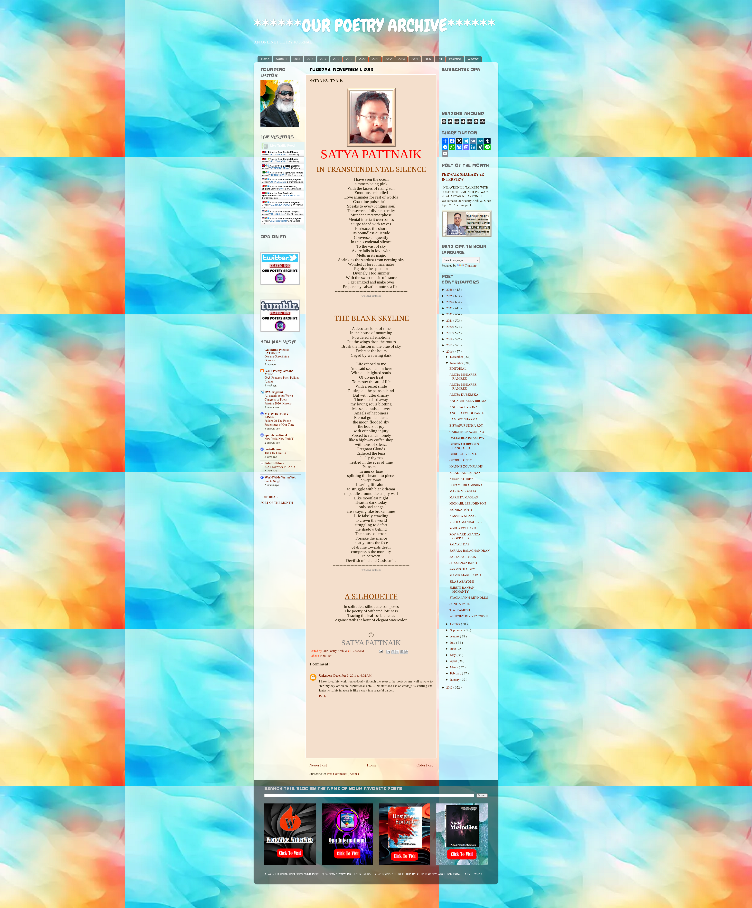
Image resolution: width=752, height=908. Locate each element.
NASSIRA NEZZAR (463, 516)
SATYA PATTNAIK (462, 556)
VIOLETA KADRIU (278, 154)
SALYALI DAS (459, 544)
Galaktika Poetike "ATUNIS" (277, 351)
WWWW (473, 58)
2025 (428, 58)
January (455, 679)
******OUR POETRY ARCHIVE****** (374, 25)
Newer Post (318, 764)
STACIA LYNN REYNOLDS (468, 597)
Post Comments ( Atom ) (343, 774)
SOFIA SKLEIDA (278, 182)
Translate (470, 265)
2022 (388, 58)
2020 (362, 58)
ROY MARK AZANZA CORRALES (464, 536)
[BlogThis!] (393, 652)
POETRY (326, 655)
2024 (414, 58)
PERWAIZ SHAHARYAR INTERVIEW (463, 176)
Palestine (455, 58)
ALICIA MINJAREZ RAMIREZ (462, 376)
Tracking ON (293, 227)
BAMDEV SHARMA (463, 419)
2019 (349, 58)
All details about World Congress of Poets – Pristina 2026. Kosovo (279, 399)
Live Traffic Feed (282, 145)
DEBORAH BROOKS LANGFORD (464, 446)
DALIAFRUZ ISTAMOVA (466, 438)
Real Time (281, 227)
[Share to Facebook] (402, 652)
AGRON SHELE (277, 214)
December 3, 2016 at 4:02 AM (352, 675)
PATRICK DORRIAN (279, 168)
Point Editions (274, 463)
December (457, 357)
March (454, 667)
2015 (297, 58)
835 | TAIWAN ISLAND (280, 467)
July (453, 642)
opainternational (276, 435)
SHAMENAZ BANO (463, 563)
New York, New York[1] (279, 438)
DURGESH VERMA (463, 454)
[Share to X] (397, 652)
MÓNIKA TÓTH (460, 509)
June (453, 648)
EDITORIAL (268, 497)
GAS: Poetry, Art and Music (279, 372)
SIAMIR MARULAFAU (465, 575)
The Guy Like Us (275, 453)
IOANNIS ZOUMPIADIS (466, 466)
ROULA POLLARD (292, 195)
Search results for (278, 221)
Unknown (325, 675)
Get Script (270, 227)
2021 (375, 58)
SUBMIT (281, 58)
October (455, 624)
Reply (323, 696)
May (453, 655)
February (456, 673)
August (455, 636)
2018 (336, 58)
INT (440, 58)
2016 (310, 58)
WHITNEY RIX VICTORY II (468, 616)
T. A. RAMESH (459, 610)
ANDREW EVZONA (463, 407)
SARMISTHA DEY (462, 569)
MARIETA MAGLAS (463, 497)
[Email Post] (380, 651)
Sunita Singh (272, 481)
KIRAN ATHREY (461, 479)
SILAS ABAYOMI (461, 581)
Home (265, 58)
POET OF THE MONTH (276, 502)
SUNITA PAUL (459, 604)
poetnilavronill (275, 449)
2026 (449, 289)
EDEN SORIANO (278, 175)
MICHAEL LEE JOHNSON (467, 503)
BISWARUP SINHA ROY (466, 425)
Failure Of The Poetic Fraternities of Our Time (279, 422)
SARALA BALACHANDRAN (469, 550)
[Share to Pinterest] (406, 652)
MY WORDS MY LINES (277, 415)
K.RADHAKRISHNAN (465, 472)
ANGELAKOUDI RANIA (466, 413)
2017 (323, 58)
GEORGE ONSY (460, 460)
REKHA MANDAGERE (465, 522)
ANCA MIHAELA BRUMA (467, 401)
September (457, 630)
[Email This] (388, 652)
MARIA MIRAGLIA (462, 491)
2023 (401, 58)
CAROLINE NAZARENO (466, 432)
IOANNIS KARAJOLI (280, 205)
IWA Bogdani (274, 392)
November (457, 363)
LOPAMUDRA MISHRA (466, 485)
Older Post (425, 764)
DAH (281, 189)
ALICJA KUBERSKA (463, 394)
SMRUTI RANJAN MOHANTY (462, 589)
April (454, 661)
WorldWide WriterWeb (280, 477)
